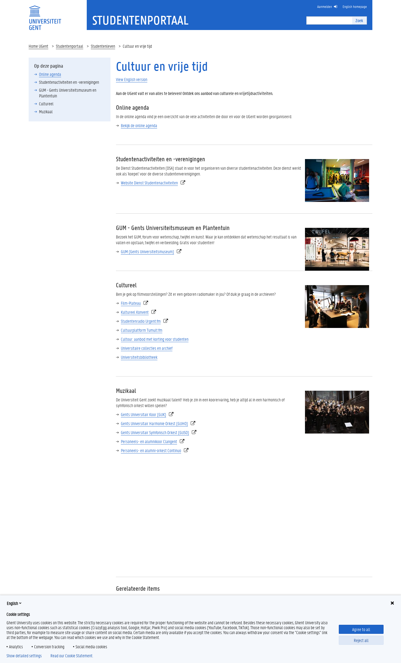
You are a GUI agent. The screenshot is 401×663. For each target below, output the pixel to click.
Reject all (361, 640)
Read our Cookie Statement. (71, 655)
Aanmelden (324, 6)
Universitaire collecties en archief (146, 348)
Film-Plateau (131, 303)
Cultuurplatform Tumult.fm (141, 330)
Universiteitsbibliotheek (139, 357)
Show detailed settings (24, 655)
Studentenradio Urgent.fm (141, 321)
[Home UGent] (45, 14)
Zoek (359, 20)
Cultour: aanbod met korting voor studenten (154, 339)
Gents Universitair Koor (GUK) (143, 414)
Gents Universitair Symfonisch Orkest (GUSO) (155, 432)
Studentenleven (103, 46)
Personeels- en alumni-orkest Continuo (151, 450)
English (12, 603)
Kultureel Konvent (135, 312)
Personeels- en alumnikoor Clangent (149, 441)
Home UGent (38, 46)
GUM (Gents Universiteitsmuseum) (147, 251)
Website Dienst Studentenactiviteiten (149, 183)
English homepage (355, 6)
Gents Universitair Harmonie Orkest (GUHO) (154, 423)
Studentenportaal (69, 46)
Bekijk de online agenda (139, 125)
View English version (131, 79)
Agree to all (361, 629)
